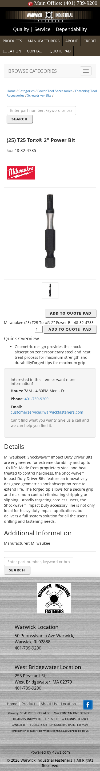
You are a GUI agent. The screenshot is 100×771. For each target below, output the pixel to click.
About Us (49, 703)
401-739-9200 (37, 398)
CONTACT (35, 51)
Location (68, 703)
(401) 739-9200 (80, 3)
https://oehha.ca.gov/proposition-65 (66, 730)
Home (11, 91)
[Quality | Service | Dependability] (50, 8)
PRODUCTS (12, 40)
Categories (26, 91)
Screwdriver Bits (39, 95)
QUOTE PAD (60, 51)
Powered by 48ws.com (50, 752)
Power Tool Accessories (55, 91)
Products (29, 703)
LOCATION (12, 51)
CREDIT (89, 40)
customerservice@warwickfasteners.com (47, 412)
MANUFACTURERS (44, 40)
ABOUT (71, 40)
